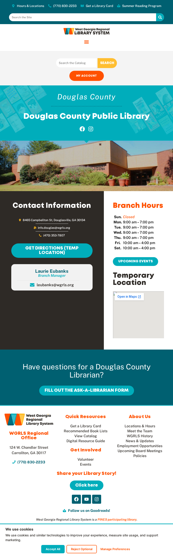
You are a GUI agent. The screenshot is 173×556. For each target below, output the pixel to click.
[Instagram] (91, 129)
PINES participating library (117, 519)
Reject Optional (81, 549)
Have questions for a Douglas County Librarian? (87, 370)
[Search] (160, 17)
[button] (86, 42)
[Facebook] (82, 129)
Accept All (53, 549)
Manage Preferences (115, 549)
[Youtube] (86, 499)
